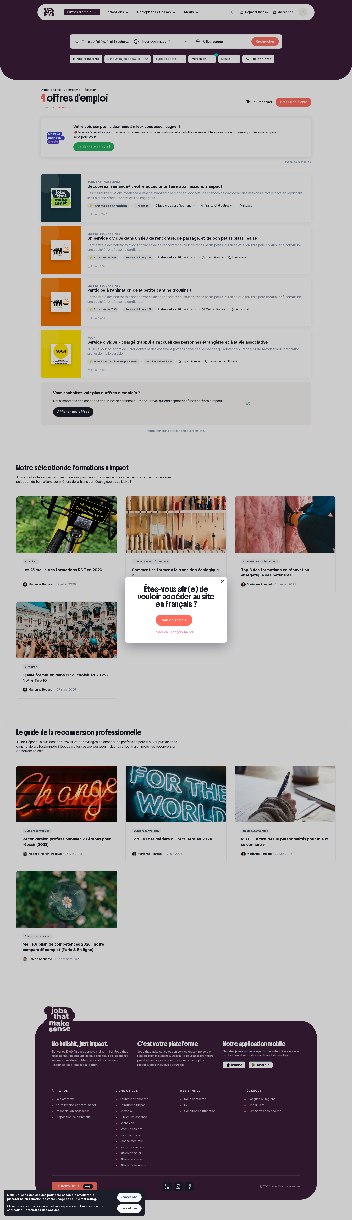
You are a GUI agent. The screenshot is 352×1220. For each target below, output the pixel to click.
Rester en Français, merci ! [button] (174, 632)
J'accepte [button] (129, 1197)
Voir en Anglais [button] (174, 620)
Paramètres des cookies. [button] (42, 1210)
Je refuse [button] (129, 1208)
